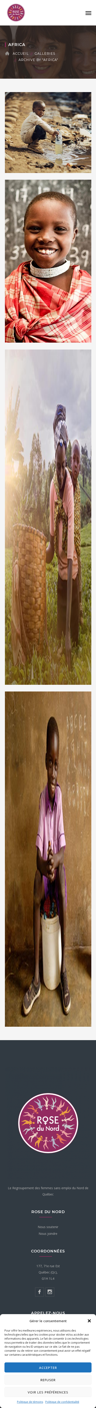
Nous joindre (48, 1233)
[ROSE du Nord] (16, 12)
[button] (89, 1321)
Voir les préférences (48, 1392)
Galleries (45, 54)
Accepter (48, 1367)
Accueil (21, 54)
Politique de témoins (30, 1402)
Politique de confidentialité (62, 1402)
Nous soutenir (48, 1227)
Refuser (48, 1380)
